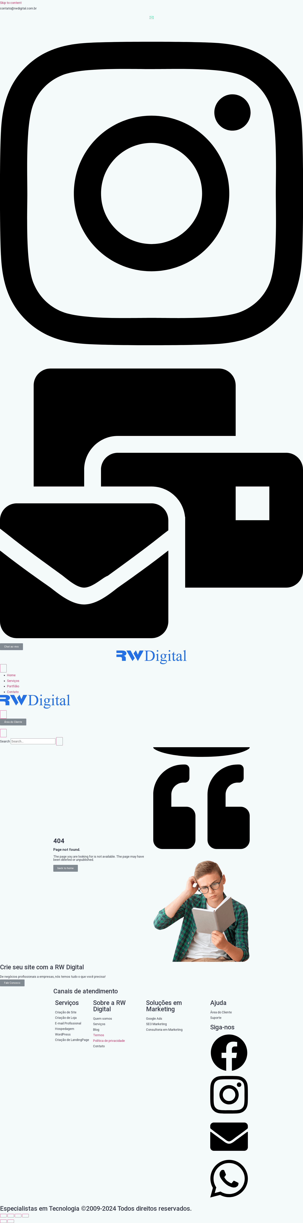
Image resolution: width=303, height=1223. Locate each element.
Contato (13, 692)
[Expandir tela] (10, 1215)
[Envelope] (229, 1154)
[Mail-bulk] (151, 637)
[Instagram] (151, 365)
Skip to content (11, 3)
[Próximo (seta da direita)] (10, 1221)
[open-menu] (3, 668)
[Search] (59, 741)
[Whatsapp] (229, 1199)
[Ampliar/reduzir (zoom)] (3, 1215)
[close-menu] (3, 714)
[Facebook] (229, 1070)
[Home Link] (35, 707)
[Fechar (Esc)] (25, 1215)
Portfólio (13, 686)
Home (11, 675)
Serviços (13, 681)
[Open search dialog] (3, 733)
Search (5, 741)
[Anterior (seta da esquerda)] (3, 1221)
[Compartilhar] (18, 1215)
